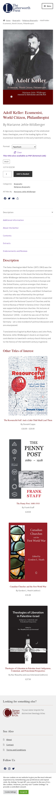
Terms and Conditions (16, 749)
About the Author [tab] (11, 227)
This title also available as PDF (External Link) (24, 155)
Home (8, 20)
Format (6, 146)
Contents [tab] (7, 235)
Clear (19, 152)
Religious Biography (30, 20)
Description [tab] (8, 212)
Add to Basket (23, 174)
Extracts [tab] (7, 243)
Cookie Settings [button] (10, 792)
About (9, 739)
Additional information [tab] (13, 220)
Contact (10, 744)
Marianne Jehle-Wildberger (25, 191)
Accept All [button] (23, 792)
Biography (16, 20)
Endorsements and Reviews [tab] (15, 251)
